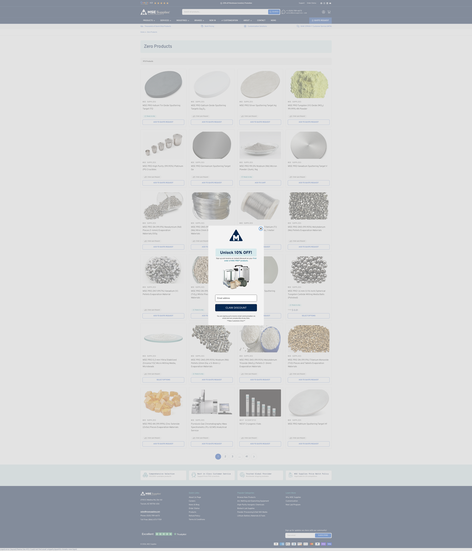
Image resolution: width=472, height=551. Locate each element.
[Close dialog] (261, 229)
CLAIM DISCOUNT (236, 307)
